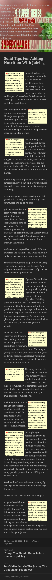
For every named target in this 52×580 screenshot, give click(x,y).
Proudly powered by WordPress (16, 576)
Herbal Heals (14, 46)
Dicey (28, 541)
